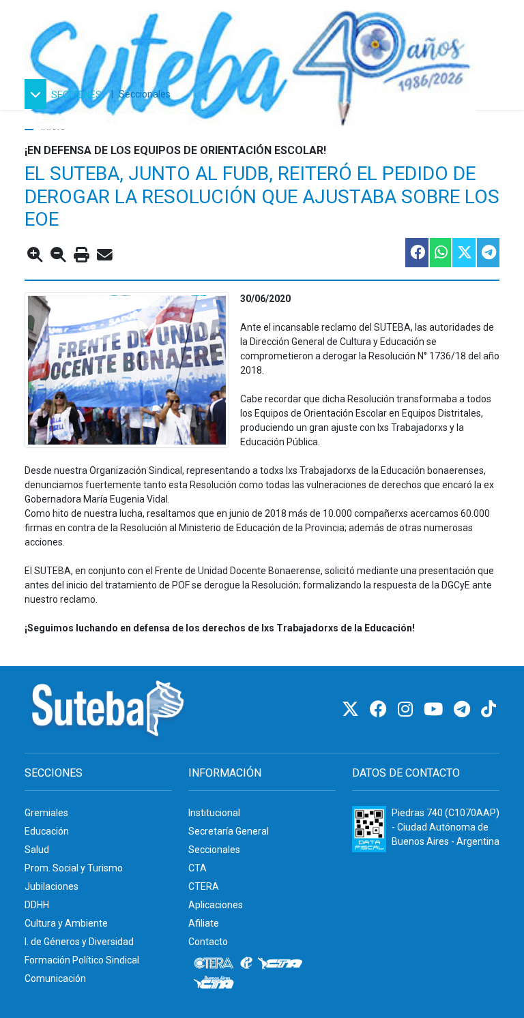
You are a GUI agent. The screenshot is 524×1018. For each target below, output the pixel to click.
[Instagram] (407, 709)
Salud (37, 849)
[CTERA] (214, 963)
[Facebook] (380, 709)
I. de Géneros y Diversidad (79, 941)
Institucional (214, 812)
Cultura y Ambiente (66, 923)
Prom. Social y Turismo (74, 868)
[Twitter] (352, 709)
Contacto (208, 941)
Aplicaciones (215, 904)
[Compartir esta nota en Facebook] (416, 252)
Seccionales (145, 94)
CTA (197, 868)
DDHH (37, 904)
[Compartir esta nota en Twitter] (463, 252)
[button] (65, 94)
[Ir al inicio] (250, 63)
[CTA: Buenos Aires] (216, 984)
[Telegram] (464, 709)
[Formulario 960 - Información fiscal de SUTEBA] (369, 829)
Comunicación (55, 978)
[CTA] (280, 963)
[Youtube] (435, 709)
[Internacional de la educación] (246, 963)
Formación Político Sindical (82, 960)
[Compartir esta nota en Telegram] (487, 252)
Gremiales (46, 812)
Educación (47, 831)
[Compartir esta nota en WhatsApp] (439, 252)
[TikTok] (488, 709)
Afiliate (203, 923)
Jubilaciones (51, 886)
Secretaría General (228, 831)
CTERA (203, 886)
